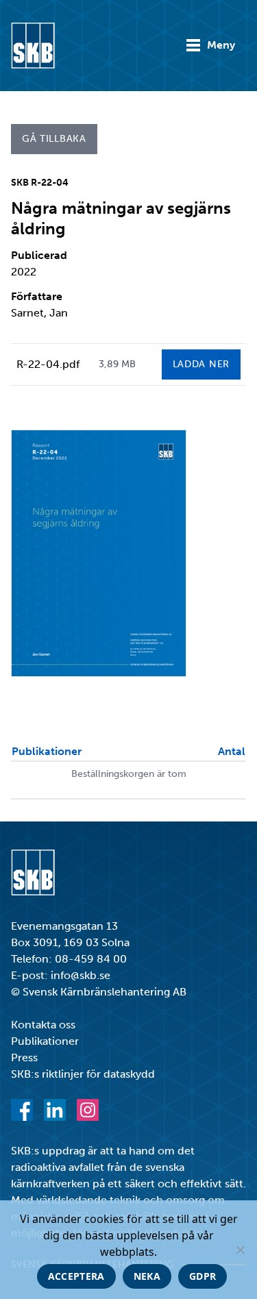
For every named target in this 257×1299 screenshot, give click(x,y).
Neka (147, 1276)
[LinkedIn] (55, 1110)
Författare (36, 296)
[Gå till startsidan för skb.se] (33, 45)
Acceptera (76, 1276)
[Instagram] (88, 1110)
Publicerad (39, 255)
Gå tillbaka (54, 139)
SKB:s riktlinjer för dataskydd (83, 1073)
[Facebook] (22, 1110)
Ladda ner (201, 364)
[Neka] (240, 1250)
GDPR (202, 1276)
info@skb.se (80, 975)
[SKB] (33, 872)
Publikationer (45, 1041)
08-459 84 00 (91, 958)
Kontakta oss (43, 1024)
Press (24, 1057)
